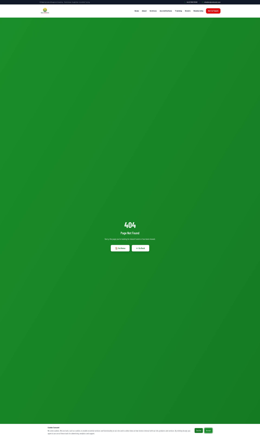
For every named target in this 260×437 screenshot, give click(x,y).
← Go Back (140, 248)
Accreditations (166, 11)
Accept (208, 430)
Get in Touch (213, 11)
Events (188, 11)
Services (153, 11)
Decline (198, 430)
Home (137, 11)
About (144, 11)
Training (178, 11)
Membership (198, 11)
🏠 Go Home (120, 248)
